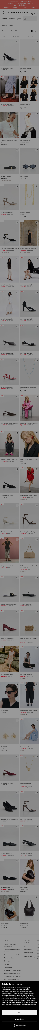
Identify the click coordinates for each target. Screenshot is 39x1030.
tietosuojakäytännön (29, 1004)
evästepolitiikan (16, 1004)
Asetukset (19, 1019)
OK (19, 1012)
